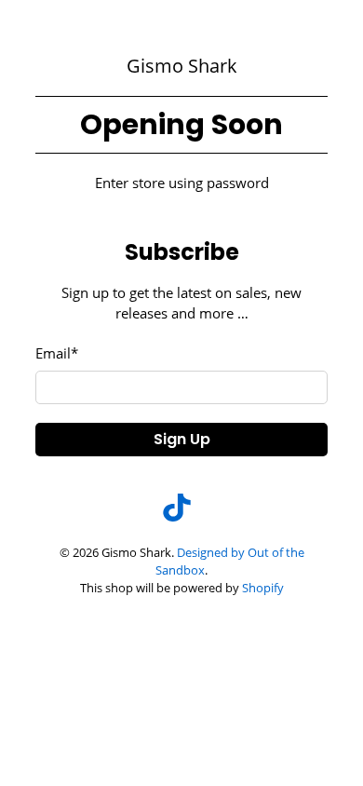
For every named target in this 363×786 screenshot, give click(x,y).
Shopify (263, 588)
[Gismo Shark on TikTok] (177, 516)
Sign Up (182, 439)
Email (56, 353)
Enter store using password (182, 182)
